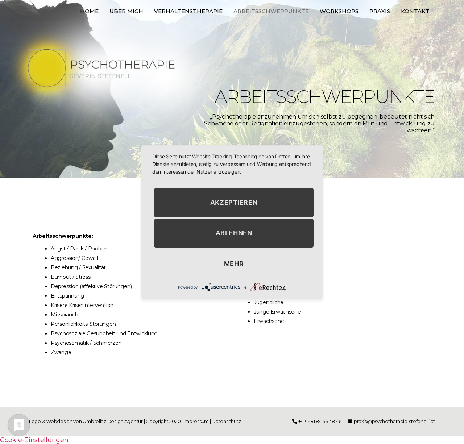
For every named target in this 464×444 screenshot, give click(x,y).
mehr (234, 263)
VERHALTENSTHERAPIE (188, 11)
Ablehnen (234, 233)
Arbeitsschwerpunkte (271, 11)
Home (89, 11)
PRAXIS (379, 11)
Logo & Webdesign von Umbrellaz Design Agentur (86, 421)
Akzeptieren (234, 202)
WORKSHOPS (339, 11)
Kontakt (415, 11)
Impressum (196, 421)
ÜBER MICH (126, 11)
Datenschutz (227, 421)
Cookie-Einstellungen (34, 440)
